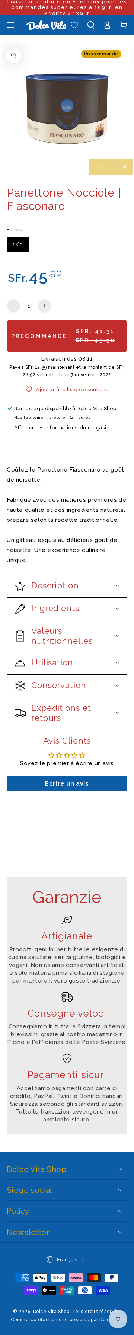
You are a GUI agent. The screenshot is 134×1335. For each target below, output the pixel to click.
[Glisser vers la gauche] (100, 167)
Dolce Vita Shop (51, 1311)
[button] (91, 25)
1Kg (18, 244)
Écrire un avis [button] (67, 783)
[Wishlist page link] (74, 25)
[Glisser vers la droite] (122, 167)
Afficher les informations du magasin (62, 428)
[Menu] (10, 25)
